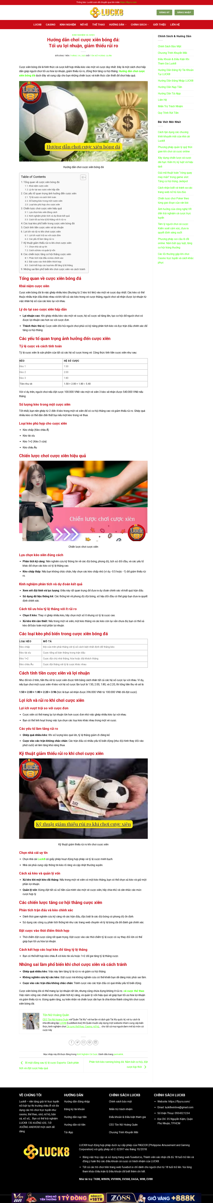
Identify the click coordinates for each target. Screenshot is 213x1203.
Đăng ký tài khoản (74, 1109)
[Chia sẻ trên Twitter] (77, 1042)
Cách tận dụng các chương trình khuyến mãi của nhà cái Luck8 (174, 136)
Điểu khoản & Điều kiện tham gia (127, 1117)
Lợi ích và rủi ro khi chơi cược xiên (42, 231)
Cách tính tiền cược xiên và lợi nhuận (43, 227)
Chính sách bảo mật (120, 1101)
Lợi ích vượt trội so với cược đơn (45, 235)
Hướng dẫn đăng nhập (77, 1101)
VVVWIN (116, 1179)
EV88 (149, 1179)
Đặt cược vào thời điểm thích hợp (45, 261)
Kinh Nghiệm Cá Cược (83, 35)
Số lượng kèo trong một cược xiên (45, 200)
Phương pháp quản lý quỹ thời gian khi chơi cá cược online (175, 149)
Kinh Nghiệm (68, 24)
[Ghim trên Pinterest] (89, 1042)
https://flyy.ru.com (128, 2)
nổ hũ (96, 1026)
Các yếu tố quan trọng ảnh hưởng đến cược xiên (49, 193)
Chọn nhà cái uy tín (38, 246)
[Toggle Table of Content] (81, 177)
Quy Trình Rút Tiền (168, 112)
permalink (118, 1054)
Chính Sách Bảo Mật (169, 46)
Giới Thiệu (159, 24)
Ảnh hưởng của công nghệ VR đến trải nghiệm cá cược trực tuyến (175, 213)
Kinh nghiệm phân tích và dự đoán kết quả (49, 215)
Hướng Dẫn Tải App (169, 93)
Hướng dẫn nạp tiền (75, 1117)
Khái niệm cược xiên (38, 185)
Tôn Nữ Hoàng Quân (101, 56)
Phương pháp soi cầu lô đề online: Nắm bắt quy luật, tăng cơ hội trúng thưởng (175, 243)
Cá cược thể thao (75, 1026)
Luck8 (41, 859)
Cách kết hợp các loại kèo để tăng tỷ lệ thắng (51, 265)
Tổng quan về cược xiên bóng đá (41, 182)
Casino (50, 24)
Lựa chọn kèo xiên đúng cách (43, 212)
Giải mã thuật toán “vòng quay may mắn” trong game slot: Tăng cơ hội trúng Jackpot (175, 177)
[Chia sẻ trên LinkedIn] (95, 1042)
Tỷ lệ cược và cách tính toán (42, 197)
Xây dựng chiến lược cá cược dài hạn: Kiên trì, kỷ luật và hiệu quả (175, 162)
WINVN (105, 1179)
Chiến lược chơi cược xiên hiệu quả (42, 208)
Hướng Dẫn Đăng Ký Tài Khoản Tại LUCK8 (176, 72)
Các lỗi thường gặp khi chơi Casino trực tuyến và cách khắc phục (176, 258)
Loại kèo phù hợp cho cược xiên (44, 204)
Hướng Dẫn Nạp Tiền (170, 87)
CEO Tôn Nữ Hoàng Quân (56, 1019)
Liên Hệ (175, 24)
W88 (142, 1179)
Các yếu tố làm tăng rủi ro (41, 239)
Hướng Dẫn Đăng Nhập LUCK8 (175, 80)
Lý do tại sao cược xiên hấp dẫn (44, 189)
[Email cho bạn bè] (83, 1042)
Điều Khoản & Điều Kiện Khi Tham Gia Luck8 (173, 61)
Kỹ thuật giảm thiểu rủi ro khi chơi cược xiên (47, 242)
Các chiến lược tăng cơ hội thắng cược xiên (47, 254)
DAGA (134, 1179)
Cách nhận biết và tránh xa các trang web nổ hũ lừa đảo (175, 190)
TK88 (96, 1179)
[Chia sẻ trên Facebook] (71, 1042)
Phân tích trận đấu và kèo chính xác (46, 258)
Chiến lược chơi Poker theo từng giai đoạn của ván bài (173, 200)
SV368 (126, 1179)
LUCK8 (37, 24)
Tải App (68, 1132)
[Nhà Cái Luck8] (106, 12)
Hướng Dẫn (116, 24)
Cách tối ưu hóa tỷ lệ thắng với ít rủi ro (47, 219)
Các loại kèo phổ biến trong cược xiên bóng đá (49, 223)
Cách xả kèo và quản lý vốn (42, 250)
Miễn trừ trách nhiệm (120, 1109)
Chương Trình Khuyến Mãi (172, 52)
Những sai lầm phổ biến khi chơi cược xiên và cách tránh (54, 269)
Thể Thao (98, 24)
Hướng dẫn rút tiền (74, 1124)
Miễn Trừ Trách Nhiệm (170, 106)
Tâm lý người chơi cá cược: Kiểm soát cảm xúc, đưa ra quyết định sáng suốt (173, 228)
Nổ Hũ (84, 24)
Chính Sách (139, 24)
